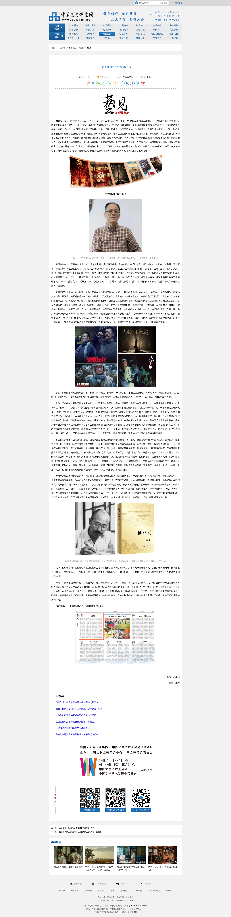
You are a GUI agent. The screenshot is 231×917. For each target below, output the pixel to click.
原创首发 (140, 29)
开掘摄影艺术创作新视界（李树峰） (73, 728)
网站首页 (61, 891)
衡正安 (149, 77)
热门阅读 (124, 29)
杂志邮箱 (175, 20)
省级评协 (90, 34)
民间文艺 (90, 29)
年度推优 (140, 34)
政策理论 (73, 25)
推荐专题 (140, 38)
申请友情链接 (154, 891)
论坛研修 (123, 34)
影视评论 (140, 25)
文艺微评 (174, 29)
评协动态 (157, 38)
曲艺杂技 (73, 29)
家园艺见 (107, 34)
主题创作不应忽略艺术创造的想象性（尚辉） (77, 715)
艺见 (81, 48)
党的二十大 (90, 25)
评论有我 (123, 38)
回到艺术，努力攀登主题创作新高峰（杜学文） (78, 702)
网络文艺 (107, 29)
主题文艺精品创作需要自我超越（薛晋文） (76, 722)
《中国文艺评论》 (74, 38)
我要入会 (174, 34)
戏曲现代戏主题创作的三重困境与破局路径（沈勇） (80, 709)
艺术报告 (107, 38)
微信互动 (125, 884)
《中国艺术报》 (127, 77)
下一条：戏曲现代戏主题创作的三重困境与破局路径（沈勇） (76, 832)
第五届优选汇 (157, 34)
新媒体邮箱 (162, 20)
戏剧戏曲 (124, 25)
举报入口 (170, 891)
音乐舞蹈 (157, 25)
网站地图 (178, 3)
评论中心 (173, 38)
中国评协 (62, 48)
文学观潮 (107, 25)
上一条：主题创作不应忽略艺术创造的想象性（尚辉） (73, 828)
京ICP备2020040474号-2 (138, 906)
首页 (53, 48)
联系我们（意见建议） (120, 891)
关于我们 (88, 891)
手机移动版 (101, 884)
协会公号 (90, 38)
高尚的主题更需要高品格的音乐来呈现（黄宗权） (79, 734)
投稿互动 (157, 29)
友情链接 (139, 891)
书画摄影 (174, 25)
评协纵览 (73, 34)
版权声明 (101, 891)
